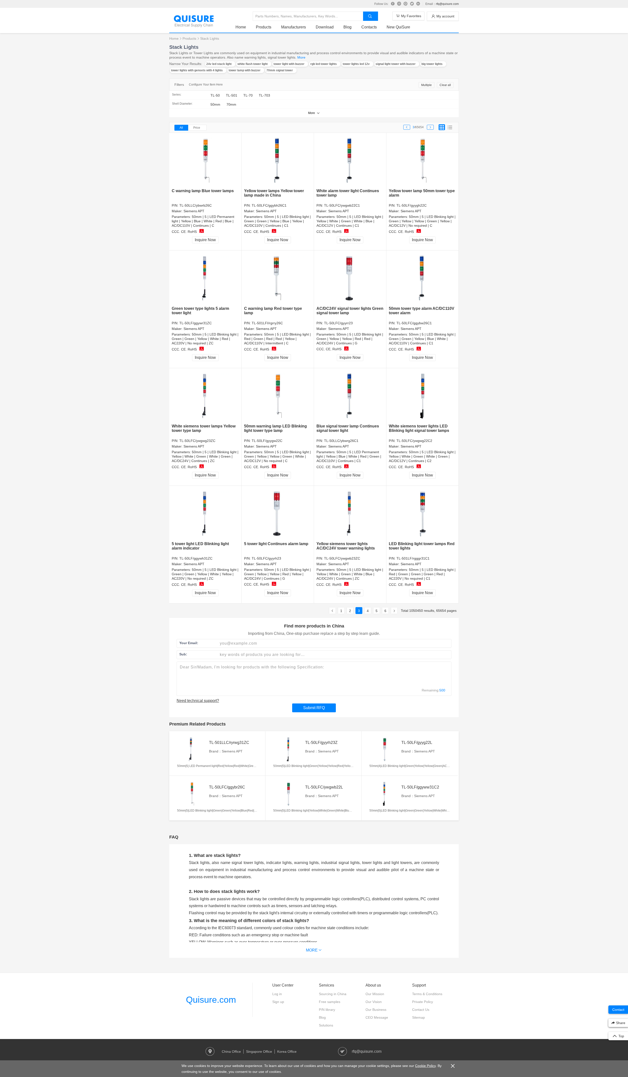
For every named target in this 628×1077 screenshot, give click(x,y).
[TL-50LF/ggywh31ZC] (205, 513)
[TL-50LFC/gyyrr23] (350, 278)
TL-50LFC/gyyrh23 (266, 558)
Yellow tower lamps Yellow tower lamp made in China (274, 193)
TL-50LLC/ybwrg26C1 (341, 441)
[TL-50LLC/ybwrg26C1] (350, 396)
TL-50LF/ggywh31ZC (195, 558)
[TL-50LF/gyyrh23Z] (288, 749)
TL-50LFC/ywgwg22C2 (414, 441)
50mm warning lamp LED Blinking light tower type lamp (275, 428)
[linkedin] (418, 4)
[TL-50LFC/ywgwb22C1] (350, 161)
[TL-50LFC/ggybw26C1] (422, 278)
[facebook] (393, 4)
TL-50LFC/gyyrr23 (338, 323)
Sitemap (418, 1017)
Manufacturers (293, 27)
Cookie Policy (425, 1066)
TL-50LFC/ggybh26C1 (269, 205)
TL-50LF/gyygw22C (267, 441)
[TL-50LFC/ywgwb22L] (288, 794)
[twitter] (412, 4)
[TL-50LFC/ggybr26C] (192, 794)
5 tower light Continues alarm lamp (276, 544)
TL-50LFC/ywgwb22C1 (342, 205)
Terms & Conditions (427, 994)
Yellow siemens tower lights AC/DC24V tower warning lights (345, 546)
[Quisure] (194, 25)
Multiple (426, 85)
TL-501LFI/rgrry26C (267, 323)
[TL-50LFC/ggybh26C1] (278, 161)
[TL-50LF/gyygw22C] (278, 396)
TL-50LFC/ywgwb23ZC (342, 558)
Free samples (329, 1002)
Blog (347, 27)
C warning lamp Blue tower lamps (203, 191)
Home (241, 27)
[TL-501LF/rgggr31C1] (422, 513)
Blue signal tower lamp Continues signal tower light (347, 428)
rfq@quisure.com (447, 4)
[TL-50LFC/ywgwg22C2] (422, 396)
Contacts (369, 27)
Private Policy (422, 1002)
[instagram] (399, 4)
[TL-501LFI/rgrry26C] (278, 278)
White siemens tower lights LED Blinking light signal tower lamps (419, 428)
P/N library (327, 1010)
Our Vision (374, 1002)
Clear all (445, 85)
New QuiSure (398, 27)
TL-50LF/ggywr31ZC (195, 323)
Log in (277, 994)
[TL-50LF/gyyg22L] (384, 749)
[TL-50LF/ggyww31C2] (384, 794)
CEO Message (377, 1017)
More (301, 57)
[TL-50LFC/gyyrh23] (278, 513)
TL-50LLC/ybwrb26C (195, 205)
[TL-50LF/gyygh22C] (422, 161)
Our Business (376, 1010)
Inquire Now (205, 240)
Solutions (326, 1025)
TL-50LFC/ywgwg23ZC (197, 441)
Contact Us (420, 1010)
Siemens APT (193, 211)
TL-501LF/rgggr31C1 (413, 558)
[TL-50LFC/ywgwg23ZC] (205, 396)
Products (263, 27)
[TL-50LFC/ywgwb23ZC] (350, 513)
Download (325, 27)
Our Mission (375, 994)
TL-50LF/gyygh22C (411, 205)
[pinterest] (405, 4)
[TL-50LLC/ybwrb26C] (205, 161)
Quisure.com (211, 1000)
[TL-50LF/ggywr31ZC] (205, 278)
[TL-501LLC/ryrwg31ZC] (192, 749)
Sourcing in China (332, 994)
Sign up (278, 1002)
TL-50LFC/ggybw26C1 (414, 323)
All (181, 127)
